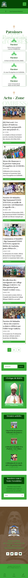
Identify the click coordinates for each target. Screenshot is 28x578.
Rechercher (21, 366)
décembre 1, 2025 (7, 209)
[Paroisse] (14, 40)
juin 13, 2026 (5, 132)
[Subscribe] (22, 495)
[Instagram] (16, 553)
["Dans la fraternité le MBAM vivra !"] (4, 4)
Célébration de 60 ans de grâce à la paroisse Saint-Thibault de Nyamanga (14, 465)
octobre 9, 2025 (6, 292)
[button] (24, 4)
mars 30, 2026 (6, 168)
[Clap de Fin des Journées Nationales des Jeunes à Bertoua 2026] (14, 425)
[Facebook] (7, 553)
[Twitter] (11, 553)
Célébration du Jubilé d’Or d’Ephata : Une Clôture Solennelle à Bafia (14, 449)
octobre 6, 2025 (6, 331)
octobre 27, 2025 (6, 251)
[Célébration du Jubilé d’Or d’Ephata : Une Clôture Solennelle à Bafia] (14, 441)
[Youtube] (20, 553)
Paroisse (14, 44)
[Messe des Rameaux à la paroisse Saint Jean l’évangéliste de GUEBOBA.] (14, 152)
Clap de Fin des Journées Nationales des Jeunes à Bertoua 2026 (14, 432)
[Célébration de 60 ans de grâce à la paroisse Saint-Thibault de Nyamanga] (14, 457)
